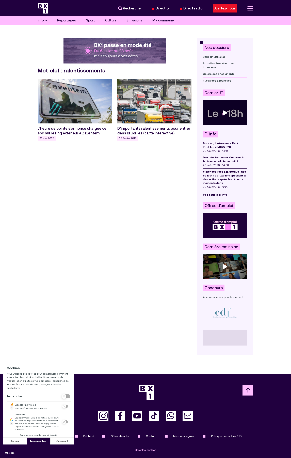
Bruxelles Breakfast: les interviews (218, 65)
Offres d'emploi (120, 436)
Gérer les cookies (145, 450)
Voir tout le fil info (215, 195)
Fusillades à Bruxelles (217, 81)
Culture (111, 20)
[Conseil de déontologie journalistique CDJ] (225, 313)
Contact (151, 436)
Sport (90, 20)
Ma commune (163, 20)
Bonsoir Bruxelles (214, 57)
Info (41, 20)
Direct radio (193, 8)
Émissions (134, 20)
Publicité (88, 436)
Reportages (66, 20)
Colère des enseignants (219, 74)
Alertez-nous (225, 8)
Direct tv (163, 8)
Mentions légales (183, 436)
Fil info (210, 134)
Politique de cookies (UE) (226, 436)
